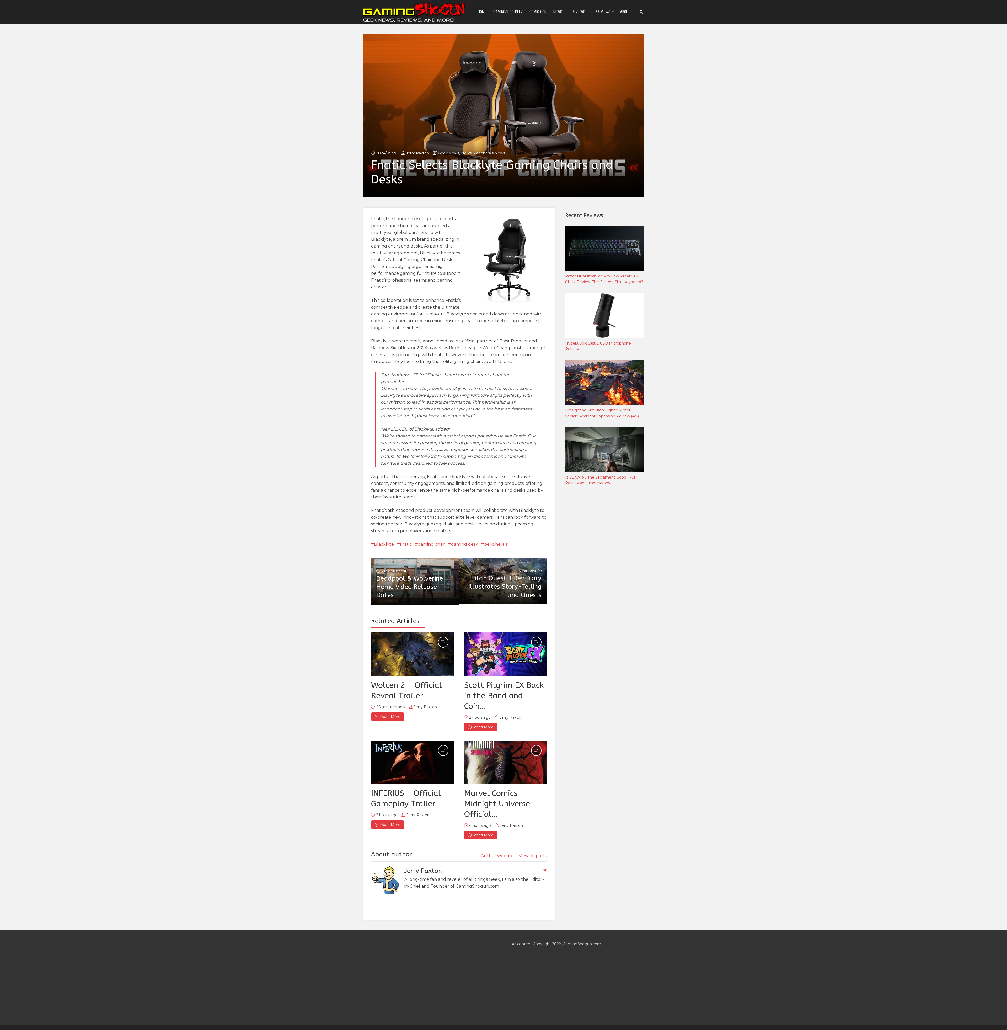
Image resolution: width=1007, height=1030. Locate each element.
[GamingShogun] (415, 11)
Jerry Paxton (417, 153)
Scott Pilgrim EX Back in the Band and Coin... (504, 695)
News (557, 12)
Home (482, 12)
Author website (497, 855)
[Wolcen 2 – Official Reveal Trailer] (412, 654)
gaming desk (464, 544)
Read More (390, 716)
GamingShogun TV (508, 12)
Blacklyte (384, 544)
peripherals (496, 544)
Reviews (578, 12)
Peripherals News (489, 153)
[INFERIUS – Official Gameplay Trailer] (412, 762)
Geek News (448, 153)
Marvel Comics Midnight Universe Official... (497, 803)
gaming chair (431, 544)
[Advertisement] (604, 577)
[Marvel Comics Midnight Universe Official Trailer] (505, 762)
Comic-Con (538, 12)
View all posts (533, 855)
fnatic (406, 544)
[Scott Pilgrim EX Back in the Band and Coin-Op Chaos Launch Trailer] (505, 654)
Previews (602, 12)
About (625, 12)
